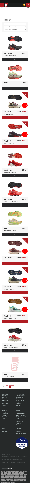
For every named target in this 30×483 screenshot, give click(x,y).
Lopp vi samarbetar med (21, 433)
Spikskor (11, 477)
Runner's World (19, 430)
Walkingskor (20, 480)
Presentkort (5, 402)
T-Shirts (11, 480)
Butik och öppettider (20, 395)
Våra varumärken (20, 400)
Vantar (25, 480)
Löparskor (21, 474)
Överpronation (19, 421)
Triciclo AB (10, 468)
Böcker (15, 471)
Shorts (8, 477)
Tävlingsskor (5, 413)
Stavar (25, 477)
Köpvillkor (4, 397)
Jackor (13, 473)
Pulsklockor (17, 476)
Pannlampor (11, 476)
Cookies (4, 405)
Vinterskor (13, 482)
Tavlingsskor (10, 479)
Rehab (25, 476)
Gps (2, 473)
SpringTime (18, 431)
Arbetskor (3, 471)
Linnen (8, 474)
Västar (3, 482)
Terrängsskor (16, 479)
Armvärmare (8, 471)
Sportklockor (20, 477)
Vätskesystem (7, 482)
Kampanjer (18, 423)
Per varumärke (19, 412)
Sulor (7, 479)
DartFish (18, 405)
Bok (18, 471)
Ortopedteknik (19, 397)
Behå (12, 471)
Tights (20, 479)
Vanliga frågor (5, 403)
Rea (17, 424)
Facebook (4, 430)
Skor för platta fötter (20, 420)
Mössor (25, 474)
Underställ (15, 480)
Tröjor (8, 480)
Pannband (7, 476)
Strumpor (3, 479)
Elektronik (4, 416)
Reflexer (21, 476)
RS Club (17, 398)
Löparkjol (12, 474)
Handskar (5, 473)
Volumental (18, 403)
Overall (3, 476)
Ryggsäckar (4, 477)
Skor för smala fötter (20, 415)
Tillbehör (4, 418)
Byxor (21, 471)
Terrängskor (5, 415)
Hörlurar (9, 473)
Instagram (4, 431)
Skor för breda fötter (20, 413)
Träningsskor (5, 412)
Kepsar (16, 473)
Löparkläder (5, 410)
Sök (28, 7)
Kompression (21, 473)
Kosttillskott (4, 474)
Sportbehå (15, 477)
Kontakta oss (5, 395)
